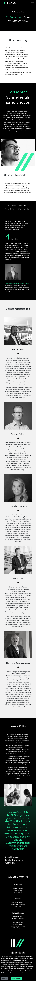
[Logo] (16, 943)
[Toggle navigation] (32, 3)
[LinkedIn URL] (19, 952)
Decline (4, 978)
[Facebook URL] (12, 952)
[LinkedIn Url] (18, 353)
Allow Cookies (16, 978)
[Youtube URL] (23, 952)
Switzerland (18, 885)
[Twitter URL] (16, 952)
